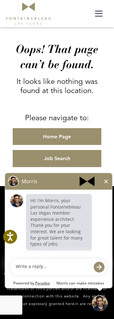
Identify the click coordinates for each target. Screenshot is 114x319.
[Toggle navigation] (99, 13)
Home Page (57, 137)
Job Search (57, 158)
